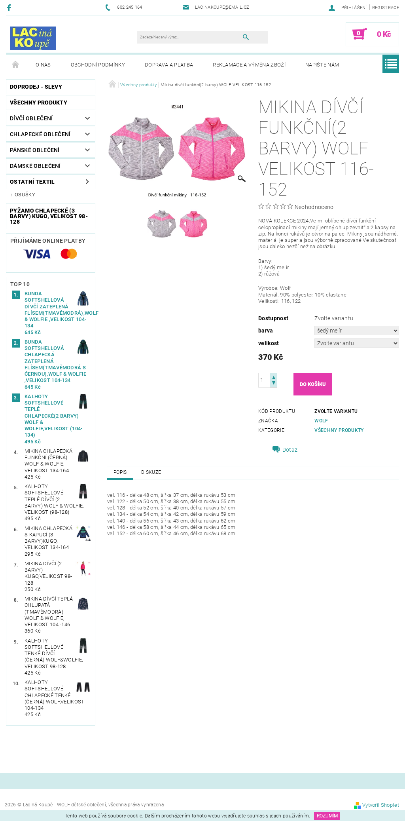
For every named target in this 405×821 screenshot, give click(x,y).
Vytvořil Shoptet (380, 805)
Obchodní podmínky (98, 65)
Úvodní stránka (16, 65)
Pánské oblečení (35, 150)
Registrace (385, 7)
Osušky (25, 195)
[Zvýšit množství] (273, 376)
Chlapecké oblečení (40, 134)
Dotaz (290, 450)
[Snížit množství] (273, 384)
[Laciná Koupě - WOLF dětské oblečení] (33, 38)
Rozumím (327, 816)
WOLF (321, 421)
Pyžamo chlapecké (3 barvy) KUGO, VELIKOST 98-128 (49, 216)
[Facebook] (10, 7)
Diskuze (151, 472)
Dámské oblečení (35, 166)
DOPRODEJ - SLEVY (36, 87)
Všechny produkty (38, 102)
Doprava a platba (169, 65)
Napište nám (322, 65)
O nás (43, 65)
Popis (120, 472)
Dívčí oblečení (31, 118)
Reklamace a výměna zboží (249, 65)
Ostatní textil (32, 182)
